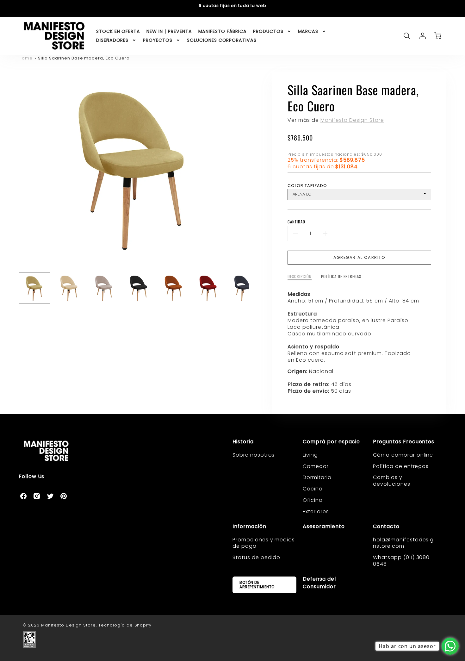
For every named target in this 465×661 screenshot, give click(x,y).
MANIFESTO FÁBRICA (222, 31)
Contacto (386, 526)
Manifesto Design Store (352, 120)
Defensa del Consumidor (319, 582)
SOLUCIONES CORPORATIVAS (222, 40)
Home (26, 58)
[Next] (254, 169)
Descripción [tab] (300, 276)
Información (249, 526)
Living (310, 454)
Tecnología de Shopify (125, 625)
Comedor (316, 466)
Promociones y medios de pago (263, 543)
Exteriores (316, 511)
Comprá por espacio (331, 441)
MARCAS (308, 31)
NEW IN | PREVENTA (169, 31)
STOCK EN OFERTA (118, 31)
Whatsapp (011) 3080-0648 (402, 561)
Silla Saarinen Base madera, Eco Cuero (84, 58)
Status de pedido (256, 557)
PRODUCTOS (268, 31)
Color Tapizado (307, 185)
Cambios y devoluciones (391, 481)
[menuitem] (118, 31)
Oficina (313, 500)
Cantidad (296, 222)
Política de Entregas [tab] (341, 276)
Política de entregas (401, 466)
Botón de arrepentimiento (257, 584)
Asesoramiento (323, 526)
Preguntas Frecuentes (403, 441)
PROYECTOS (157, 40)
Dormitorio (317, 477)
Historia (243, 441)
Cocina (313, 488)
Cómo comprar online (403, 454)
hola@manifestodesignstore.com (403, 543)
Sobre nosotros (253, 454)
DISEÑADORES (112, 40)
